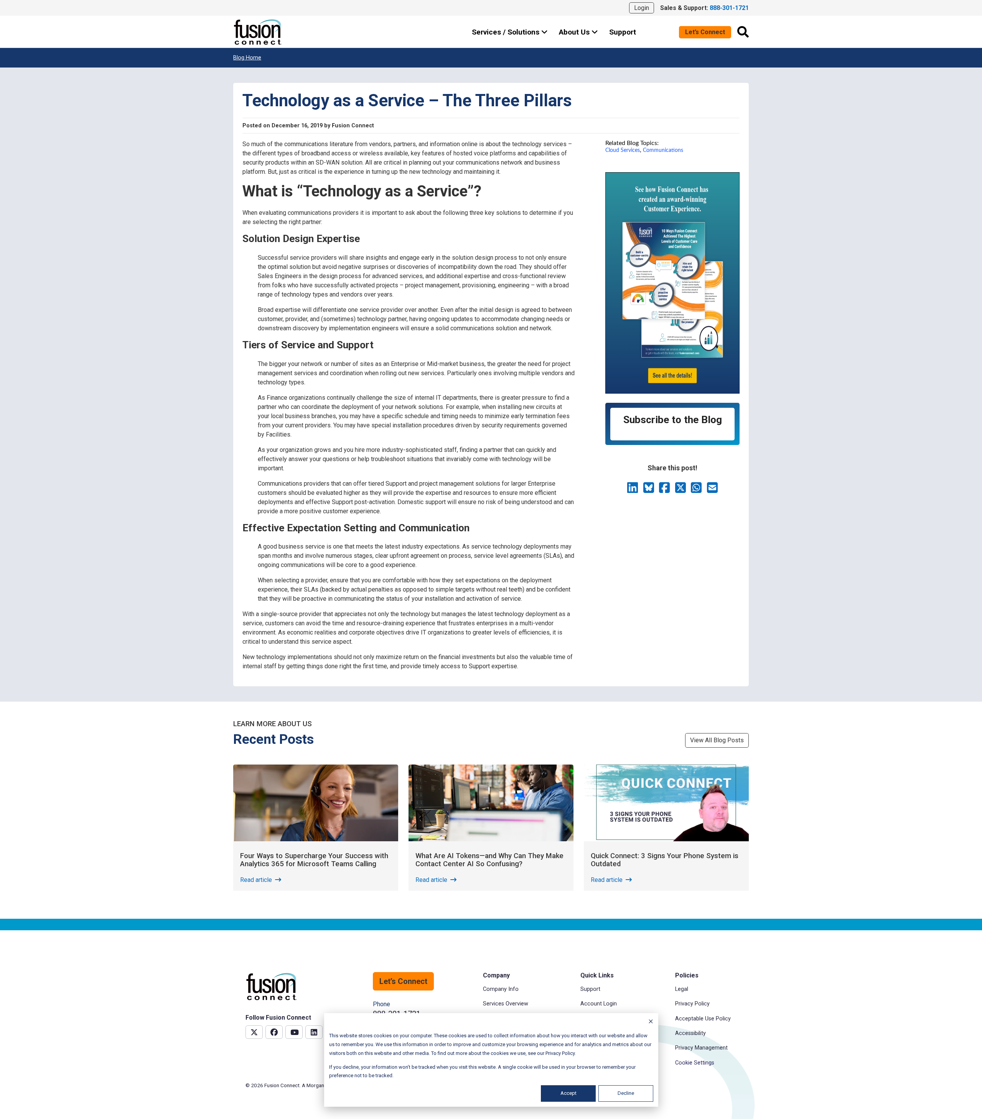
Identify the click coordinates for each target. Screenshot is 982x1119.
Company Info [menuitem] (501, 989)
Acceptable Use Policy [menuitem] (703, 1018)
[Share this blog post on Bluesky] (649, 490)
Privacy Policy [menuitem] (692, 1003)
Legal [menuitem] (681, 989)
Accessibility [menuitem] (690, 1033)
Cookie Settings (694, 1063)
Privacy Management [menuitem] (701, 1048)
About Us (575, 32)
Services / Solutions (506, 32)
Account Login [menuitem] (598, 1003)
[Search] (743, 32)
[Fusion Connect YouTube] (294, 1032)
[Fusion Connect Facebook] (274, 1032)
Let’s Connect (705, 32)
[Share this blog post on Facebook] (665, 490)
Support (622, 32)
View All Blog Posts (717, 740)
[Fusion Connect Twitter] (254, 1032)
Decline (626, 1093)
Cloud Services (622, 150)
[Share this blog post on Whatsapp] (697, 490)
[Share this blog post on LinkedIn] (633, 490)
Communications (663, 150)
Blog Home (247, 57)
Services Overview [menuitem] (505, 1003)
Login (641, 8)
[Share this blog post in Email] (712, 490)
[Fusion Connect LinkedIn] (314, 1032)
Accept (568, 1093)
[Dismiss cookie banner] (650, 1022)
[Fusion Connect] (258, 32)
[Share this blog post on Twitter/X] (681, 490)
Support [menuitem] (590, 989)
